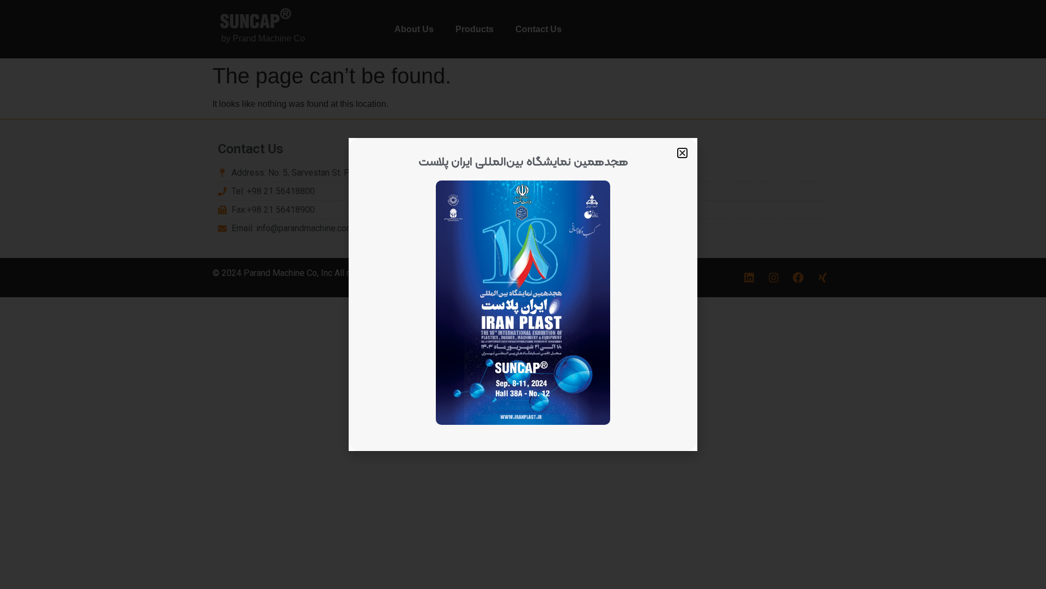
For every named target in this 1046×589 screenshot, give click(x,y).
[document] (523, 294)
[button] (682, 153)
